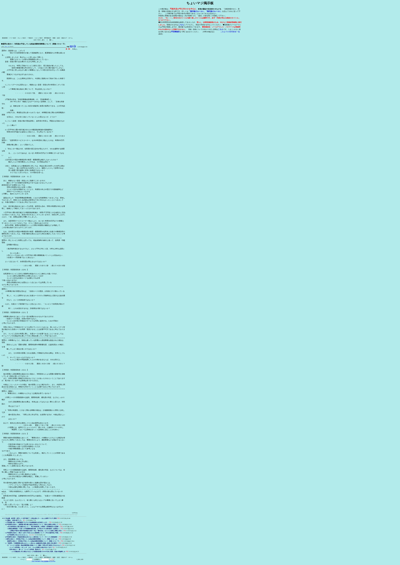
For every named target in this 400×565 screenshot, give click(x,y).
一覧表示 (30, 38)
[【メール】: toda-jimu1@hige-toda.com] (71, 47)
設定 (58, 38)
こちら (181, 25)
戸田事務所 (175, 32)
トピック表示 (38, 38)
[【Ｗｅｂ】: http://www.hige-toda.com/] (74, 47)
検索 (54, 38)
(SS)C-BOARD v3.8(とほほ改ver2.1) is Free (43, 561)
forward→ (12, 46)
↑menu (5, 46)
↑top (8, 46)
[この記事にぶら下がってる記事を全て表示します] (4, 521)
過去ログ (64, 38)
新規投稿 (5, 38)
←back (2, 46)
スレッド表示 (22, 38)
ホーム (71, 38)
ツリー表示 (12, 38)
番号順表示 (47, 38)
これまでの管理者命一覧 (230, 32)
